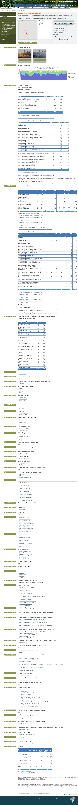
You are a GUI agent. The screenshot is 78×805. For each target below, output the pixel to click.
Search (75, 1)
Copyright (16, 798)
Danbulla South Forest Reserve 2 (26, 554)
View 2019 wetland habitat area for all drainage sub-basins (30, 294)
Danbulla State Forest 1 (25, 537)
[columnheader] (26, 323)
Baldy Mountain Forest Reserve (25, 551)
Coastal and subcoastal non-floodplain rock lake (28, 624)
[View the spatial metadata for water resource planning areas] (37, 650)
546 (36, 769)
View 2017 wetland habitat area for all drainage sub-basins (30, 296)
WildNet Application (36, 779)
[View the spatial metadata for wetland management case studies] (40, 682)
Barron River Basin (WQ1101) (26, 729)
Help (55, 1)
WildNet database (37, 772)
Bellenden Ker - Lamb (23, 420)
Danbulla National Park (24, 486)
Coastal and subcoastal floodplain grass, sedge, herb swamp (31, 619)
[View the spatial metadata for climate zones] (28, 404)
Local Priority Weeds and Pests (26, 707)
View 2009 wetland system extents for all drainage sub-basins (31, 222)
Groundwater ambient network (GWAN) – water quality (30, 659)
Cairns (20, 388)
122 (51, 757)
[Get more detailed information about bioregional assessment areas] (36, 442)
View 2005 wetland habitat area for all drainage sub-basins (30, 301)
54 (30, 759)
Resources (66, 7)
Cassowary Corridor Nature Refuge (27, 587)
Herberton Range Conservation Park (26, 523)
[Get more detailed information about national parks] (27, 480)
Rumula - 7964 (41, 24)
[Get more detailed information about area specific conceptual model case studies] (44, 710)
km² (27, 90)
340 (30, 764)
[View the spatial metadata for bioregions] (26, 411)
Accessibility (38, 798)
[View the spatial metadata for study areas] (25, 507)
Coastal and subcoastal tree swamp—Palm (28, 627)
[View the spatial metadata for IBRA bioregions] (29, 426)
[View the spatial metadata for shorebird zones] (29, 732)
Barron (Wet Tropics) (25, 724)
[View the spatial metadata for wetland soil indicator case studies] (40, 678)
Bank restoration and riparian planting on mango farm (30, 689)
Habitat (19, 122)
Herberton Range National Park (26, 494)
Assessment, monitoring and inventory (48, 7)
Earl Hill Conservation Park (24, 520)
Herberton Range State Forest (26, 543)
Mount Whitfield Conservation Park (26, 528)
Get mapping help (5, 31)
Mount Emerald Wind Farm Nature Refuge (28, 601)
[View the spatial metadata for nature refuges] (28, 585)
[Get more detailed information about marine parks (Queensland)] (34, 503)
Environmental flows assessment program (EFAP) (29, 658)
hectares (28, 89)
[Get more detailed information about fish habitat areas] (29, 571)
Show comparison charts (48, 82)
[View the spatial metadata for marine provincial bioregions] (35, 451)
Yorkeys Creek (22, 577)
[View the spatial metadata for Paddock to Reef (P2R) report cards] (40, 715)
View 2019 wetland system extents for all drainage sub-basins (31, 217)
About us (9, 7)
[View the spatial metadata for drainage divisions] (30, 372)
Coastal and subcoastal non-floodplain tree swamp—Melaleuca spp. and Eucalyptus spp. (37, 625)
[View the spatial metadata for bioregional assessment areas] (37, 442)
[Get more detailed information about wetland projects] (28, 687)
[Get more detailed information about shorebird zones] (28, 732)
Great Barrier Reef (23, 463)
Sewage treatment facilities (24, 675)
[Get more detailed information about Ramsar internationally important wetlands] (43, 467)
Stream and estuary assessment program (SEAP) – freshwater (32, 667)
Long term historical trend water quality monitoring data (30, 662)
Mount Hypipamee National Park (26, 500)
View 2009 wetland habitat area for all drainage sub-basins (30, 299)
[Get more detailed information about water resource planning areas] (36, 650)
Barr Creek (21, 573)
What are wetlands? (25, 7)
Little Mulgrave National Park (25, 497)
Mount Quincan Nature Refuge (26, 604)
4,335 (51, 769)
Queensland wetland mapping (25, 665)
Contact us (51, 1)
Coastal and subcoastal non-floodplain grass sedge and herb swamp (33, 622)
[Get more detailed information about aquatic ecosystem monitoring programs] (42, 654)
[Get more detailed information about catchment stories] (29, 47)
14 (41, 757)
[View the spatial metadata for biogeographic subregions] (35, 417)
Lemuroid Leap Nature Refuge (25, 598)
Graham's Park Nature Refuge (26, 593)
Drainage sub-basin (62, 30)
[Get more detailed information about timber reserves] (28, 566)
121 (30, 757)
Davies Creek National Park (25, 488)
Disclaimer (21, 798)
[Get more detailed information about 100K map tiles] (27, 395)
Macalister (21, 423)
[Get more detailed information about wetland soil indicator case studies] (39, 678)
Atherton (21, 419)
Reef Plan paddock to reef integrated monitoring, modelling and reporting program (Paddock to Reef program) (41, 664)
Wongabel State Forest (24, 546)
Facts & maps (16, 7)
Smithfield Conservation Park (25, 529)
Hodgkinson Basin (23, 422)
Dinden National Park (24, 489)
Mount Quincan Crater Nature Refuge (27, 602)
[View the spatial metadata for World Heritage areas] (32, 461)
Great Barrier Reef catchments (25, 614)
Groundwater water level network (26, 661)
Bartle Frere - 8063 (41, 22)
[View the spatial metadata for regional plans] (28, 456)
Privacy (25, 798)
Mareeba (21, 391)
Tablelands (21, 392)
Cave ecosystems (23, 642)
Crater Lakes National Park (25, 483)
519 (36, 766)
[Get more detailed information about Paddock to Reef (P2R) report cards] (39, 715)
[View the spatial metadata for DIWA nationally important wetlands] (40, 472)
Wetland (43, 779)
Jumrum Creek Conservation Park (26, 525)
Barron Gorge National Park (25, 482)
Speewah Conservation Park (25, 531)
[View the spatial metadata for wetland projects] (29, 687)
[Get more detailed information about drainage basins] (28, 376)
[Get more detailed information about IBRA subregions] (28, 433)
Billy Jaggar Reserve (24, 691)
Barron (20, 378)
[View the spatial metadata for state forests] (27, 534)
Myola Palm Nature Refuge (25, 605)
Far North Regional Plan (24, 458)
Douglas (21, 389)
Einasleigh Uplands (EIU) (24, 413)
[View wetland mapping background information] (27, 85)
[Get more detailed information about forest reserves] (27, 549)
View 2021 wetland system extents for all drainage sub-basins (31, 215)
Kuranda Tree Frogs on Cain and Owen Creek (29, 703)
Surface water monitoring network (26, 670)
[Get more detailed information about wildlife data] (22, 746)
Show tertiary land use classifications (26, 318)
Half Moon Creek (22, 574)
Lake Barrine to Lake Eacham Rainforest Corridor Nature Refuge (32, 596)
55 (51, 759)
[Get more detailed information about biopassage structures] (31, 737)
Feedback (61, 798)
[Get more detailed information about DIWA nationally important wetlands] (39, 472)
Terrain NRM (21, 383)
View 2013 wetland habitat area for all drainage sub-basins (30, 297)
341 (51, 764)
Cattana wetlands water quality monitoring (27, 656)
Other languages (56, 798)
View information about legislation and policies (27, 743)
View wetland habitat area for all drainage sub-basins (28, 172)
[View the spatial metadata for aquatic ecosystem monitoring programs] (43, 654)
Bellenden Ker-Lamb (23, 436)
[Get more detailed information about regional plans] (27, 456)
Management (34, 7)
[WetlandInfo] (6, 5)
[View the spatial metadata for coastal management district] (36, 580)
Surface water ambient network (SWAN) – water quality (30, 668)
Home (3, 7)
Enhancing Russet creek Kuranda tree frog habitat (30, 695)
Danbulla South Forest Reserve (25, 552)
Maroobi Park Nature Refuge (25, 599)
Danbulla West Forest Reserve (25, 555)
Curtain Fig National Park (24, 485)
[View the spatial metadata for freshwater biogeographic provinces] (41, 608)
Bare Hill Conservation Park (24, 519)
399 (41, 769)
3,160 (51, 766)
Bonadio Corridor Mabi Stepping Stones (28, 692)
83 (47, 766)
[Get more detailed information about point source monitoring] (32, 673)
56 (41, 760)
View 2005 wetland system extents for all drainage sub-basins (31, 224)
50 (30, 760)
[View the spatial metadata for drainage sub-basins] (74, 23)
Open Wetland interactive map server (64, 21)
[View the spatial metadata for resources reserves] (31, 561)
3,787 (30, 769)
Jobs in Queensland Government (46, 798)
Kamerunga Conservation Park (25, 526)
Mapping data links (5, 32)
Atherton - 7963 (41, 21)
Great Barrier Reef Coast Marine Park (26, 504)
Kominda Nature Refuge (24, 595)
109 (51, 754)
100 (30, 754)
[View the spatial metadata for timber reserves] (29, 566)
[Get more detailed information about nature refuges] (27, 585)
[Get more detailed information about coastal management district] (35, 580)
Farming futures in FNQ (25, 700)
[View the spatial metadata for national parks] (28, 480)
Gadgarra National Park (24, 491)
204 (41, 766)
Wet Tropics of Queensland (24, 464)
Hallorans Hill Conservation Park (25, 522)
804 (30, 753)
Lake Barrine (21, 474)
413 (51, 756)
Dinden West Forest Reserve (25, 557)
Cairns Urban (22, 509)
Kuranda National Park (24, 495)
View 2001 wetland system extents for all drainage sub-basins (31, 225)
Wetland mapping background (8, 22)
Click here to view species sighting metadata (24, 771)
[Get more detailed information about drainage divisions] (29, 372)
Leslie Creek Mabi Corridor (25, 704)
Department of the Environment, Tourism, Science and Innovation (55, 5)
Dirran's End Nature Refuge (25, 590)
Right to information (31, 798)
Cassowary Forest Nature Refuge (26, 589)
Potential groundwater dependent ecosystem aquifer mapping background (8, 28)
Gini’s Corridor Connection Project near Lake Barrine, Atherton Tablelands (35, 701)
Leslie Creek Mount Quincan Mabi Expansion (29, 706)
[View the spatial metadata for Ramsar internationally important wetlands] (44, 467)
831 (51, 753)
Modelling (4, 18)
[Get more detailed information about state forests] (26, 534)
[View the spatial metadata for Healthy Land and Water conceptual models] (45, 645)
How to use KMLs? (65, 25)
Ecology (59, 7)
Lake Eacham (22, 475)
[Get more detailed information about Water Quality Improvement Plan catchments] (44, 721)
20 (47, 754)
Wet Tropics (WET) (23, 414)
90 (41, 756)
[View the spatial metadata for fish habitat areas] (30, 571)
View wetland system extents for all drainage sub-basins (29, 115)
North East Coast (22, 374)
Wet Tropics (21, 609)
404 (30, 756)
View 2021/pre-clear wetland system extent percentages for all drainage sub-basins (35, 229)
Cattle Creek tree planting (25, 694)
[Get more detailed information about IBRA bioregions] (28, 426)
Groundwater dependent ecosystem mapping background (8, 25)
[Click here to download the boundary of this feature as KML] (19, 406)
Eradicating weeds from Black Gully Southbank (29, 698)
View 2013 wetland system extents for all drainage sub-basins (31, 220)
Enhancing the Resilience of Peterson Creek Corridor (30, 697)
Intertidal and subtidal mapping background (8, 20)
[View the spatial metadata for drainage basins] (29, 376)
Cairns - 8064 (41, 23)
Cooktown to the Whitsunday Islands (27, 734)
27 (36, 753)
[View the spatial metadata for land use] (54, 316)
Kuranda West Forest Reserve (25, 558)
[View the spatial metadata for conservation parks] (31, 517)
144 (47, 769)
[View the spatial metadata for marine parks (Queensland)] (35, 503)
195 (41, 753)
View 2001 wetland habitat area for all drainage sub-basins (30, 302)
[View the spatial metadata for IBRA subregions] (29, 433)
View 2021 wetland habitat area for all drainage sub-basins (30, 292)
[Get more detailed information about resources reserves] (30, 561)
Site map (46, 1)
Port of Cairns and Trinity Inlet (25, 477)
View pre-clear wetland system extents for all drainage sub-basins (32, 227)
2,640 (30, 766)
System (20, 96)
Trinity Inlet (21, 576)
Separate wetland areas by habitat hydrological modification (31, 92)
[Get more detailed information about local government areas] (32, 386)
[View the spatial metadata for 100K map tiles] (28, 395)
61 (47, 753)
